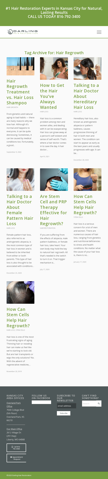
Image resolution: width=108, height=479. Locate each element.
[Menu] (97, 32)
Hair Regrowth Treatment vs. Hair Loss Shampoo (20, 92)
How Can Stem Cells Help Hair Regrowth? (85, 204)
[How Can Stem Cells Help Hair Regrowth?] (87, 179)
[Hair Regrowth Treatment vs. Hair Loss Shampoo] (20, 66)
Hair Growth (12, 107)
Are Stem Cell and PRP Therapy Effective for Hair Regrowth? (53, 209)
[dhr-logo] (22, 32)
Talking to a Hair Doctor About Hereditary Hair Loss (86, 96)
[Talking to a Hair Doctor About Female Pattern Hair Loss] (20, 179)
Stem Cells (78, 217)
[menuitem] (97, 32)
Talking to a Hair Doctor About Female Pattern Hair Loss (20, 209)
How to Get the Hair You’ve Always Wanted (52, 96)
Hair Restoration (47, 228)
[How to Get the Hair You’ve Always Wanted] (54, 68)
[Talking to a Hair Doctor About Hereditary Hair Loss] (87, 68)
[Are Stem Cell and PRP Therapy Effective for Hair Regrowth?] (54, 179)
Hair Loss (44, 111)
